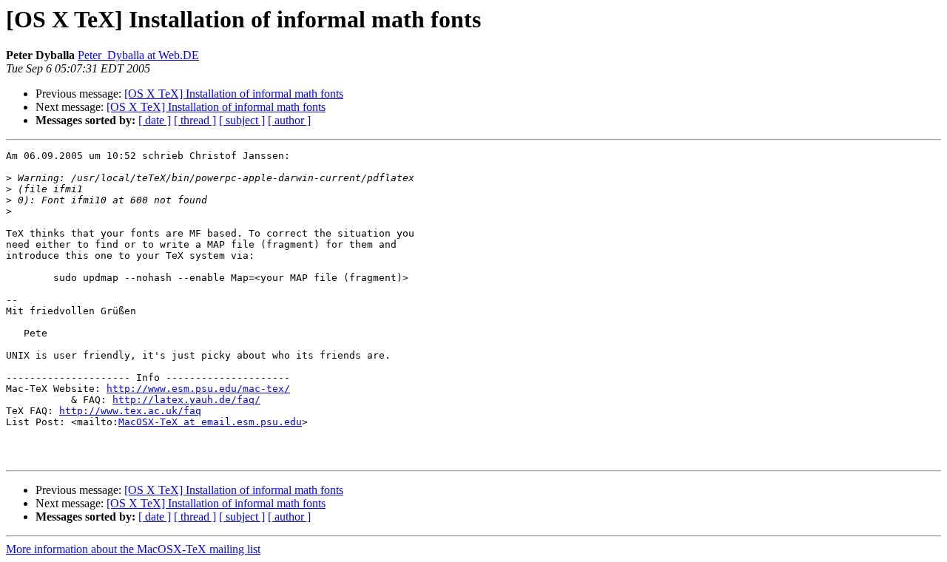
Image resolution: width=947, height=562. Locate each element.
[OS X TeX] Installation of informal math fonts (233, 93)
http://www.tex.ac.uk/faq (130, 410)
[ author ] (289, 120)
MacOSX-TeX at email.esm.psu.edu (210, 421)
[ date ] (154, 120)
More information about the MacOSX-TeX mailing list (133, 549)
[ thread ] (195, 120)
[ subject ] (242, 120)
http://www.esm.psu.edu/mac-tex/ (198, 388)
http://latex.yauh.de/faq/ (186, 399)
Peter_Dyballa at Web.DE (138, 55)
